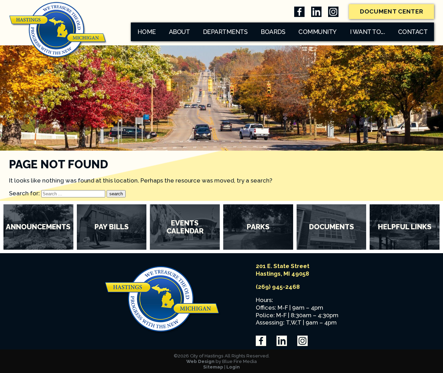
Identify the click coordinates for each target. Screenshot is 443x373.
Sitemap (213, 367)
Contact (413, 31)
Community (317, 31)
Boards (273, 31)
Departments (225, 31)
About (179, 31)
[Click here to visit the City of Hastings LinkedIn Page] (316, 12)
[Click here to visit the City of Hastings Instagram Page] (333, 12)
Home (146, 31)
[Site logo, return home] (163, 332)
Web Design (200, 361)
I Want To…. (367, 31)
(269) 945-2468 (278, 286)
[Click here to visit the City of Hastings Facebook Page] (299, 12)
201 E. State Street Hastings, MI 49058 (282, 270)
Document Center (391, 11)
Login (233, 367)
